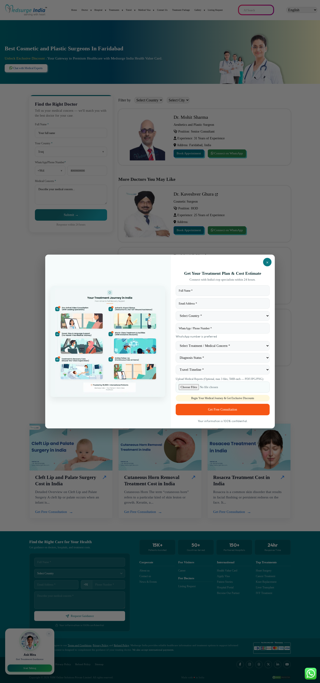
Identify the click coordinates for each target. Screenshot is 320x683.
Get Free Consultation (222, 409)
